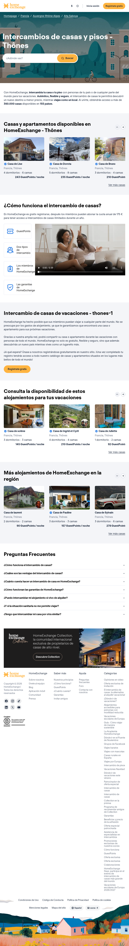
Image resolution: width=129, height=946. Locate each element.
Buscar (69, 58)
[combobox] (40, 58)
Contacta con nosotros (86, 691)
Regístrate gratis (114, 6)
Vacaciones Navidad (114, 769)
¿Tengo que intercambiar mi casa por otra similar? (32, 614)
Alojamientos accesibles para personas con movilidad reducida (113, 709)
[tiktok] (18, 701)
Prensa (32, 698)
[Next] (123, 127)
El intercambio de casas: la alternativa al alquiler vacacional (114, 692)
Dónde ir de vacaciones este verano (112, 775)
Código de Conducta (53, 900)
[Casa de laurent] (24, 507)
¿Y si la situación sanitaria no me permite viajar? (31, 606)
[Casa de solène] (24, 425)
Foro (81, 686)
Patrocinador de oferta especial (112, 783)
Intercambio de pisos (114, 765)
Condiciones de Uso (28, 900)
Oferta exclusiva (112, 857)
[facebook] (6, 701)
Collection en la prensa (111, 801)
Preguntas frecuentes (84, 681)
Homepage (10, 15)
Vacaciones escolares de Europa (114, 717)
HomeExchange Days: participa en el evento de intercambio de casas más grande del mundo (114, 874)
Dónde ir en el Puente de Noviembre (114, 738)
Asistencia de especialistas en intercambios (112, 834)
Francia (25, 15)
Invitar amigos (61, 698)
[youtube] (18, 707)
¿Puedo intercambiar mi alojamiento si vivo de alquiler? (36, 597)
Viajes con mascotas (114, 751)
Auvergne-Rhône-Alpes (46, 15)
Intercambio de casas (111, 789)
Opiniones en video (113, 680)
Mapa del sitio (59, 908)
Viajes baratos (111, 747)
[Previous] (117, 127)
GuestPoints (60, 687)
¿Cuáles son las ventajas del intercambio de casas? (33, 573)
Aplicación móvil (37, 691)
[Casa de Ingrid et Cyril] (69, 425)
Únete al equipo (37, 683)
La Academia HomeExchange (112, 732)
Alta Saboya (71, 15)
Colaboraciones (112, 865)
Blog (31, 687)
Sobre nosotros (36, 680)
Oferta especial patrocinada (111, 827)
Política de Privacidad (78, 900)
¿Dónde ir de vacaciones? (110, 699)
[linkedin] (6, 707)
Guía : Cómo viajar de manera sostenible (113, 725)
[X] (12, 707)
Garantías (59, 695)
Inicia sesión (93, 6)
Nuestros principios (63, 680)
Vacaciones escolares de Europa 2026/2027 (114, 887)
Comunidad (35, 695)
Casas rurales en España (112, 756)
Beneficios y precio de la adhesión (113, 820)
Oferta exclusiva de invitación (113, 684)
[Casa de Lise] (24, 158)
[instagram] (12, 701)
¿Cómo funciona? (62, 683)
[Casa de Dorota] (69, 158)
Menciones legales (38, 908)
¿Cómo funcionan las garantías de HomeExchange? (34, 589)
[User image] (39, 156)
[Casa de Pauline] (69, 507)
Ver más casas (116, 184)
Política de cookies (102, 900)
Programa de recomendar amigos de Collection (114, 809)
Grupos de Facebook (114, 744)
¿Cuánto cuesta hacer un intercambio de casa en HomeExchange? (42, 581)
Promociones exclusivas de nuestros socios (112, 843)
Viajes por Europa (113, 761)
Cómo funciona (111, 849)
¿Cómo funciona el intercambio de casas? (28, 565)
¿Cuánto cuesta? (62, 691)
